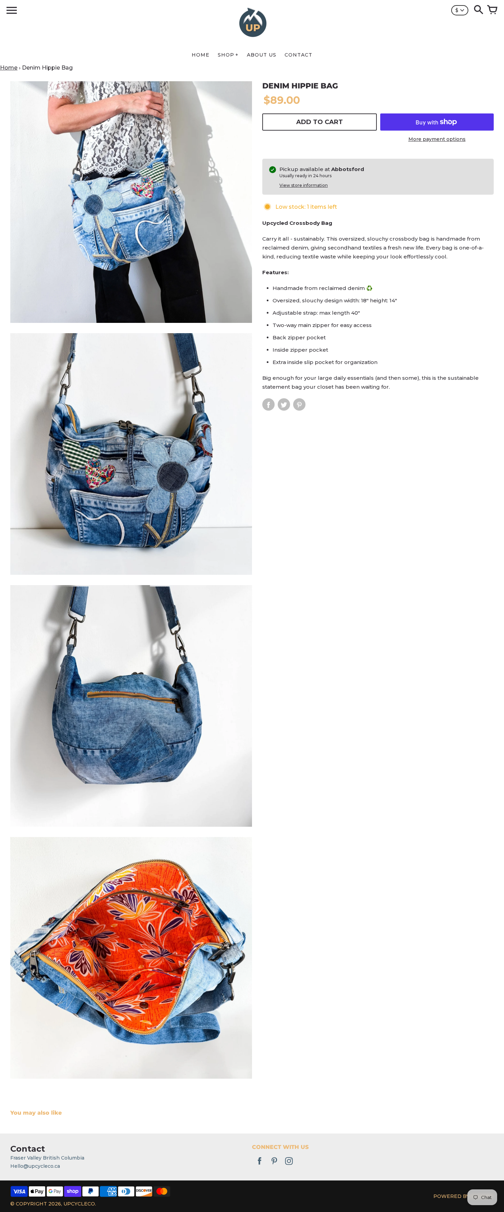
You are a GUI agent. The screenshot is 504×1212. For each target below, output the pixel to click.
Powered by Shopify (463, 1196)
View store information (303, 185)
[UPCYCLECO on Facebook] (259, 1166)
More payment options (437, 139)
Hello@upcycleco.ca (35, 1166)
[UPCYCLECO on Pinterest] (274, 1166)
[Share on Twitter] (284, 404)
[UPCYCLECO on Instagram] (289, 1166)
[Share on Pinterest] (299, 404)
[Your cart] (492, 10)
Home (8, 67)
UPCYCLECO (79, 1204)
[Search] (478, 10)
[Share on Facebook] (268, 404)
